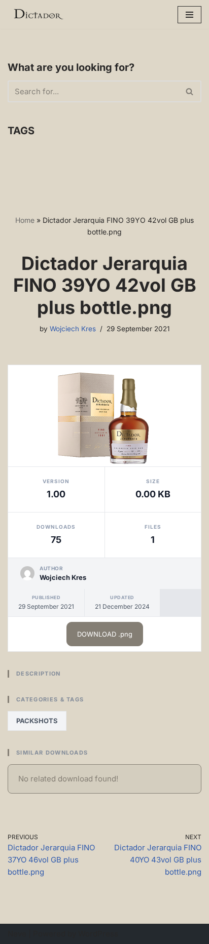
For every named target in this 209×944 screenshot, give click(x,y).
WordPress (98, 933)
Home (24, 220)
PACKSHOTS (37, 721)
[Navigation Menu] (189, 14)
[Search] (190, 91)
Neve (17, 933)
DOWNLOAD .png (104, 634)
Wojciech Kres (73, 329)
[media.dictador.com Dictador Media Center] (38, 14)
